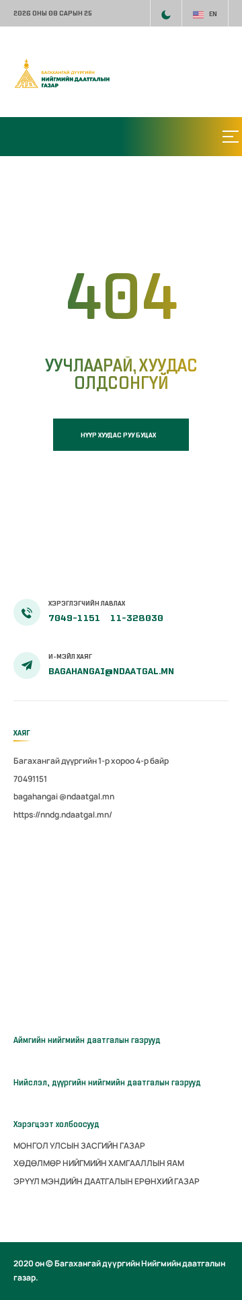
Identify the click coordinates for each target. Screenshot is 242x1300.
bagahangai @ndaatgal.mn (63, 796)
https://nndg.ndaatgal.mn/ (62, 814)
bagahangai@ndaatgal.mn (111, 671)
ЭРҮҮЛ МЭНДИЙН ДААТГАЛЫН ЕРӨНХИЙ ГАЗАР (106, 1181)
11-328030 (136, 618)
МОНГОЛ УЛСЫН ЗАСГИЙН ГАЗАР (79, 1145)
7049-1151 (75, 618)
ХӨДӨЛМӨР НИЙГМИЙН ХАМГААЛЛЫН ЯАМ (98, 1163)
